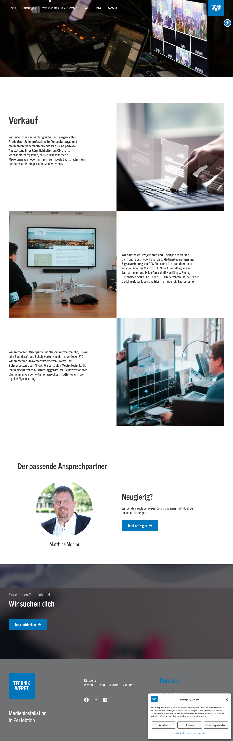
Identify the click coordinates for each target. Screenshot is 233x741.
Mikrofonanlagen (137, 281)
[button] (226, 699)
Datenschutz (192, 733)
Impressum (201, 733)
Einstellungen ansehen (215, 725)
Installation (66, 374)
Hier (167, 277)
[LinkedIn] (105, 699)
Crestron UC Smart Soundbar (162, 268)
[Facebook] (86, 699)
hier (183, 263)
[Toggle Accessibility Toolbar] (227, 23)
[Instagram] (96, 700)
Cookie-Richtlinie (180, 733)
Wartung (30, 378)
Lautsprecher (186, 281)
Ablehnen (190, 725)
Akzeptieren (163, 725)
